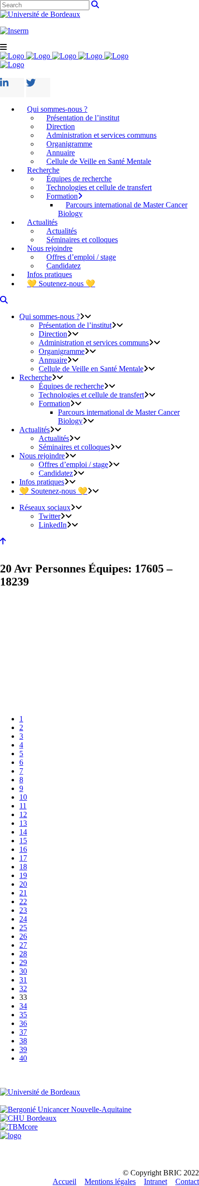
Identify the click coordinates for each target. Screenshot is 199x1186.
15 (23, 840)
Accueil (64, 1181)
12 (23, 814)
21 (23, 893)
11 (23, 806)
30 (23, 971)
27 (23, 945)
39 (23, 1049)
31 (23, 980)
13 (23, 823)
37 (23, 1032)
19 (23, 875)
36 (23, 1023)
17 (23, 858)
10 (23, 797)
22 (23, 901)
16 (23, 849)
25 (23, 927)
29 (23, 962)
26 (23, 936)
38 (23, 1041)
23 (23, 910)
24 (23, 919)
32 (23, 988)
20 (23, 884)
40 (23, 1058)
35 (23, 1014)
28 (23, 954)
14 (23, 832)
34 (23, 1006)
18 (23, 867)
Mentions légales (110, 1181)
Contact (187, 1181)
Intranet (155, 1181)
